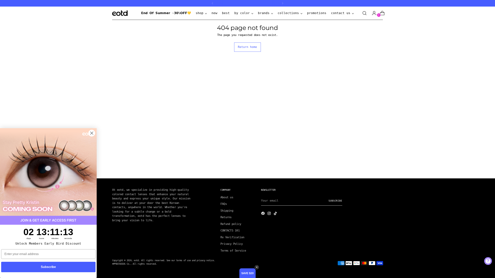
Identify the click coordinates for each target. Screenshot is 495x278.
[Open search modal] (364, 13)
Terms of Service (233, 250)
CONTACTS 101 (230, 230)
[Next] (282, 3)
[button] (247, 273)
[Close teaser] (257, 267)
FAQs (223, 204)
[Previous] (212, 3)
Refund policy (230, 224)
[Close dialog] (91, 133)
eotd (136, 260)
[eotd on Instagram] (269, 214)
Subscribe (335, 200)
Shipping (226, 210)
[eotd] (120, 13)
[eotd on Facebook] (263, 214)
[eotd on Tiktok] (275, 214)
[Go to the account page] (372, 13)
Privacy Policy (231, 244)
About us (226, 197)
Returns (226, 217)
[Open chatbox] (488, 261)
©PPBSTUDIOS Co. (121, 264)
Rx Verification (232, 237)
